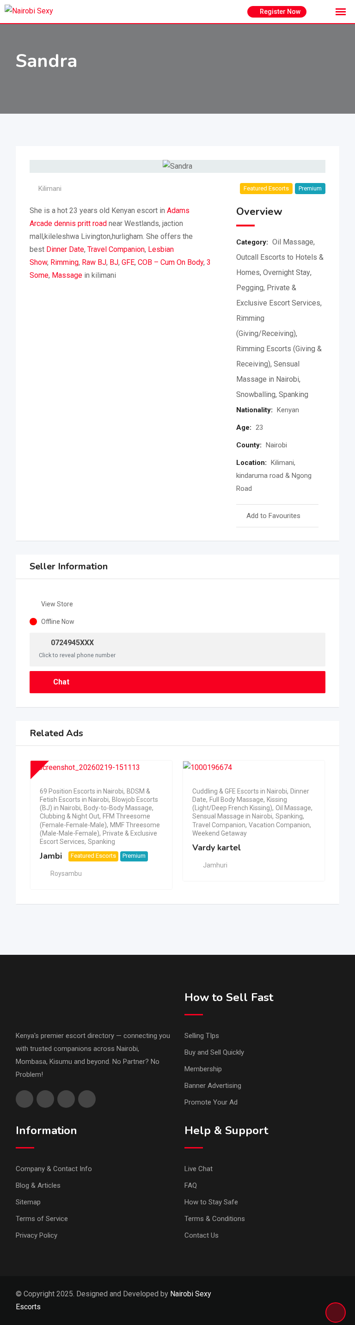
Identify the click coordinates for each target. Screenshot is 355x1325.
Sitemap (28, 1202)
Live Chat (198, 1169)
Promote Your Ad (211, 1102)
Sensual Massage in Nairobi (232, 816)
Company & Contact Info (54, 1169)
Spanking (293, 394)
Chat (60, 682)
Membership (203, 1069)
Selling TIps (201, 1036)
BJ (114, 262)
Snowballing (255, 394)
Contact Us (201, 1235)
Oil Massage (292, 242)
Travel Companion (116, 249)
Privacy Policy (36, 1235)
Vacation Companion (279, 825)
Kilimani (49, 188)
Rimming (64, 262)
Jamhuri (215, 865)
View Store (57, 604)
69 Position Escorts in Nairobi (81, 791)
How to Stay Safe (211, 1202)
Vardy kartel (216, 847)
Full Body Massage (236, 799)
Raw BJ (94, 262)
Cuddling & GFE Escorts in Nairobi (239, 791)
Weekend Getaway (219, 833)
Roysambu (66, 873)
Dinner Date (65, 249)
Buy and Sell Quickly (214, 1052)
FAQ (190, 1185)
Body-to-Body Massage (118, 808)
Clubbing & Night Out (69, 816)
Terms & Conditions (214, 1219)
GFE (128, 262)
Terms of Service (42, 1219)
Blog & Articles (38, 1185)
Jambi (51, 855)
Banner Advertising (212, 1085)
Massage (67, 275)
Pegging (249, 287)
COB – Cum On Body (170, 262)
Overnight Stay (286, 272)
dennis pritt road (80, 223)
